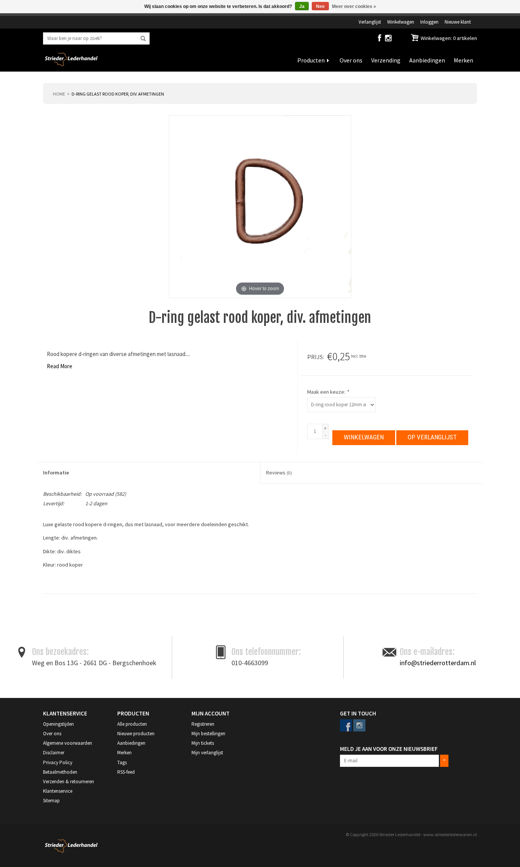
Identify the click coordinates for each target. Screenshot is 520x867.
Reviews (279, 472)
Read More (59, 366)
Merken (463, 60)
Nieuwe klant (458, 22)
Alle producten (132, 724)
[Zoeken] (143, 38)
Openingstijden (58, 724)
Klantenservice (57, 791)
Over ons (351, 60)
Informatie (56, 472)
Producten (311, 60)
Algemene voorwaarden (67, 743)
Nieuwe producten (136, 733)
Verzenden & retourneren (68, 781)
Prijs (315, 357)
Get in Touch (358, 713)
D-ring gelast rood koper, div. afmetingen (118, 94)
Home (59, 94)
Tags (122, 762)
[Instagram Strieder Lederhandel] (388, 39)
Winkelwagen (400, 22)
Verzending (385, 60)
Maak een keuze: (328, 391)
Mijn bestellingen (208, 733)
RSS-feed (126, 772)
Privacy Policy (57, 762)
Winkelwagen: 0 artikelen (448, 38)
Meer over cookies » (354, 6)
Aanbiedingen (427, 60)
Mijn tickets (202, 743)
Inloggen (429, 22)
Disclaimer (53, 752)
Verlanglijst (370, 22)
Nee (320, 6)
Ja (302, 6)
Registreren (202, 724)
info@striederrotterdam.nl (438, 662)
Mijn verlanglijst (207, 752)
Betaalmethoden (60, 772)
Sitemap (51, 800)
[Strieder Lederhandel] (71, 64)
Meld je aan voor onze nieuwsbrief (389, 748)
